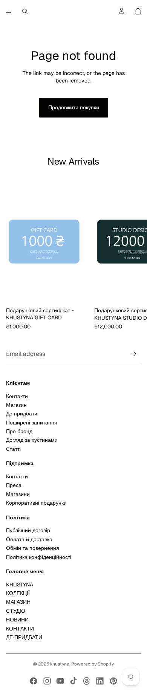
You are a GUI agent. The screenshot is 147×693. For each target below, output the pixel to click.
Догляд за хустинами (32, 440)
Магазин (16, 404)
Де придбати (21, 414)
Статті (13, 449)
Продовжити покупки (73, 107)
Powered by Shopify (92, 664)
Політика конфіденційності (38, 557)
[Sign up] (133, 354)
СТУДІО (15, 611)
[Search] (25, 11)
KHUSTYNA (19, 584)
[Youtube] (60, 680)
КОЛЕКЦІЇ (18, 593)
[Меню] (8, 11)
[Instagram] (47, 680)
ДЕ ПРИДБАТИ (24, 637)
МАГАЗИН (18, 602)
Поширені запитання (31, 422)
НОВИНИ (17, 620)
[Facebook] (33, 680)
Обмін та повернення (32, 548)
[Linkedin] (99, 680)
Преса (13, 485)
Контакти (17, 396)
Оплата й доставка (29, 539)
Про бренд (19, 431)
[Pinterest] (113, 680)
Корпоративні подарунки (36, 503)
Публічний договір (28, 530)
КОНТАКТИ (20, 628)
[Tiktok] (73, 680)
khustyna (59, 664)
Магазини (18, 494)
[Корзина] (138, 11)
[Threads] (86, 680)
